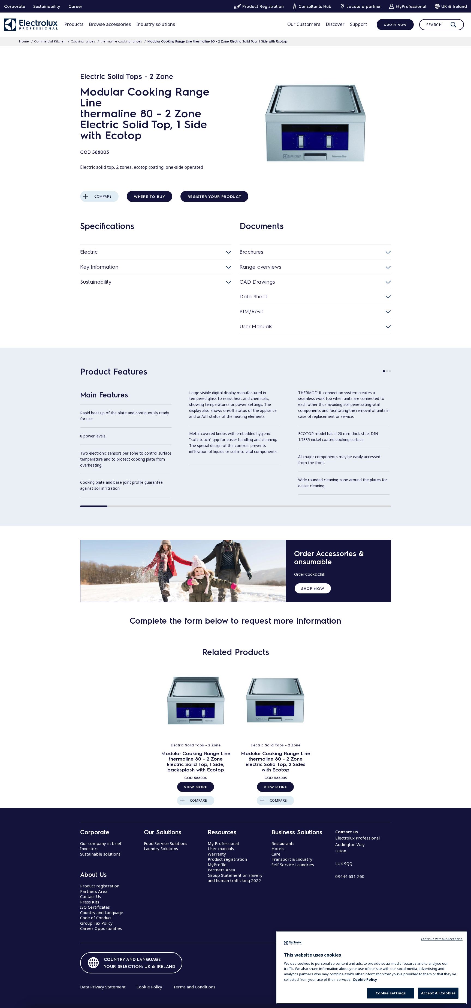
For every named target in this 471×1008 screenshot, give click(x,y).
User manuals (221, 848)
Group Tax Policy (96, 923)
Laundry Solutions (161, 848)
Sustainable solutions (100, 854)
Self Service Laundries (292, 864)
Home (24, 41)
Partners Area (93, 891)
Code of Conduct (96, 917)
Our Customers (303, 24)
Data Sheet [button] (253, 296)
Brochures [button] (251, 251)
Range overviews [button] (260, 266)
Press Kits (89, 902)
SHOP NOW (312, 588)
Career (75, 6)
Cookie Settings (391, 993)
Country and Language (101, 912)
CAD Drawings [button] (257, 281)
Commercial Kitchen (49, 41)
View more (195, 786)
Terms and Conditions (194, 986)
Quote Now (395, 24)
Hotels (277, 848)
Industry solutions (155, 24)
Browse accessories (110, 24)
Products (73, 24)
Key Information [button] (99, 266)
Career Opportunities (101, 928)
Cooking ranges (83, 41)
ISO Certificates (95, 907)
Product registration (99, 885)
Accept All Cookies (438, 993)
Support (358, 24)
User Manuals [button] (256, 326)
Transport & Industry (291, 859)
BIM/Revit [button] (251, 311)
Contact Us (90, 896)
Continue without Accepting (442, 939)
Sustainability (46, 6)
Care (275, 854)
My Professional (223, 843)
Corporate (14, 6)
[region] (371, 967)
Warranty (217, 854)
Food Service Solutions (165, 843)
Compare (102, 196)
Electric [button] (89, 251)
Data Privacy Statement (103, 986)
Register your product (214, 196)
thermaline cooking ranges (121, 41)
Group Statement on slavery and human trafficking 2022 (235, 877)
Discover (335, 24)
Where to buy (149, 196)
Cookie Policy (149, 986)
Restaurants (282, 843)
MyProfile (217, 864)
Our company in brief (101, 843)
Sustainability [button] (95, 281)
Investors (89, 848)
